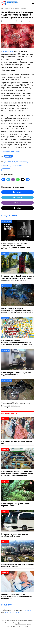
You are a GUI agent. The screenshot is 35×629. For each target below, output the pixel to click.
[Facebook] (3, 179)
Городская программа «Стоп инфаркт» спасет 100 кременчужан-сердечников (16, 596)
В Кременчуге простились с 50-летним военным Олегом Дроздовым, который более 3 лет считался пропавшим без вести (15, 246)
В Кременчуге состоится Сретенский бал (16, 442)
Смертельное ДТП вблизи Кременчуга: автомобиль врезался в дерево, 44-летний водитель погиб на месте (17, 310)
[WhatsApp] (18, 179)
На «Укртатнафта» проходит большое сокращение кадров (17, 565)
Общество (8, 156)
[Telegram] (8, 179)
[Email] (28, 179)
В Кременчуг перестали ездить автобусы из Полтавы (14, 535)
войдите (28, 610)
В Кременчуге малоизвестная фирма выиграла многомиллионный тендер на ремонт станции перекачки (17, 473)
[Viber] (13, 179)
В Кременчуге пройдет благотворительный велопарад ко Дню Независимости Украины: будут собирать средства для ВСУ (17, 342)
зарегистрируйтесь (12, 612)
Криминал (5, 350)
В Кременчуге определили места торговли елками (15, 505)
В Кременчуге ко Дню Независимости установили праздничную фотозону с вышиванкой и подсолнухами (17, 278)
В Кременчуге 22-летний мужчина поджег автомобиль (16, 374)
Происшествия (6, 221)
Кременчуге (8, 51)
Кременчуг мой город (10, 151)
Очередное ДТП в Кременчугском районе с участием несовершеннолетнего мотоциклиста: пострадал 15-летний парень (17, 405)
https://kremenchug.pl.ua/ (23, 624)
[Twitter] (23, 179)
